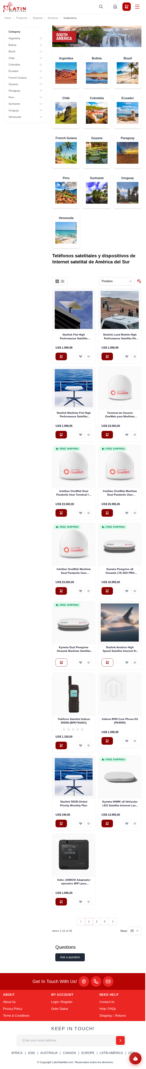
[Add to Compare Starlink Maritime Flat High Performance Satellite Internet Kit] (88, 434)
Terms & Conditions (16, 1015)
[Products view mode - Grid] (57, 281)
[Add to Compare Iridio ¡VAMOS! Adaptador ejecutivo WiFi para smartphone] (88, 901)
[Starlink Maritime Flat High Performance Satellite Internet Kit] (73, 388)
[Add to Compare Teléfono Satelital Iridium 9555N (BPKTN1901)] (88, 745)
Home (8, 18)
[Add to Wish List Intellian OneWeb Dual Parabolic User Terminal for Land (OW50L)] (80, 512)
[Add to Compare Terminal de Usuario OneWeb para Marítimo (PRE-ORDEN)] (134, 434)
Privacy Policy (12, 1008)
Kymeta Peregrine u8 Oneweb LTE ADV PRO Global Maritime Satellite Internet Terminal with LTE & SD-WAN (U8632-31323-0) (120, 571)
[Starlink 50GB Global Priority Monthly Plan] (73, 777)
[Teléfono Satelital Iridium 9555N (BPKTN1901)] (73, 694)
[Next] (112, 921)
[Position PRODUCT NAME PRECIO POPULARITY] (117, 281)
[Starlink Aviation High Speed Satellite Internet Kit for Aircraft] (119, 622)
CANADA (69, 1053)
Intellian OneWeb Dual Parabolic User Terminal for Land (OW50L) (73, 493)
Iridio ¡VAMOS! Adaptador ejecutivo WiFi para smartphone (73, 882)
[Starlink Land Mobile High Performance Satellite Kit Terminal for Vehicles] (119, 310)
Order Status (59, 1008)
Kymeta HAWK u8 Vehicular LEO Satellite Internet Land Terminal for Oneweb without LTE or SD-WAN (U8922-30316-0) (119, 803)
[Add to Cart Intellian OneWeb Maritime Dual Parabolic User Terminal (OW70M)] (61, 591)
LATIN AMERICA (111, 1053)
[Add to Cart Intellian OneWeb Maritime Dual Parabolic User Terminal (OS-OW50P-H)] (107, 513)
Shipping (105, 1015)
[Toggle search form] (101, 6)
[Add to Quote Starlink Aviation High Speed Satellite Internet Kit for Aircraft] (107, 662)
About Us (9, 1002)
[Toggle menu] (137, 6)
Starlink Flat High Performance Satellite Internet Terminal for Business (73, 336)
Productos (22, 18)
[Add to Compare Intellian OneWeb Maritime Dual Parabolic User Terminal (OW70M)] (88, 591)
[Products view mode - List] (62, 281)
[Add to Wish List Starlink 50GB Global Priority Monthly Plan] (80, 823)
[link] (80, 921)
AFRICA (17, 1053)
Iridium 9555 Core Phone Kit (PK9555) (120, 720)
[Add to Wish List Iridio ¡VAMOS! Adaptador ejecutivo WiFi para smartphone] (80, 901)
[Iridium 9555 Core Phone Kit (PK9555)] (119, 694)
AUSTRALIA (49, 1053)
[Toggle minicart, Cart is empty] (126, 6)
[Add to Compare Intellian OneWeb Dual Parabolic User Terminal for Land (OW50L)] (88, 512)
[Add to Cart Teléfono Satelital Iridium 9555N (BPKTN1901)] (61, 745)
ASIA (31, 1053)
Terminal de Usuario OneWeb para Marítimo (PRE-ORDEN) (120, 415)
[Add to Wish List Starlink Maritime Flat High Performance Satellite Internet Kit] (80, 434)
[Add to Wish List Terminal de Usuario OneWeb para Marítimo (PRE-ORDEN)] (126, 434)
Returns (120, 1015)
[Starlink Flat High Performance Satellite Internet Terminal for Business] (73, 310)
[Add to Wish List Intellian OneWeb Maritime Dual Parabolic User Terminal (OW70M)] (80, 591)
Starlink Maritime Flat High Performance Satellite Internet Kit (74, 415)
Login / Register (61, 1002)
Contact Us (106, 1002)
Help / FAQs (107, 1008)
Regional (37, 18)
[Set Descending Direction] (139, 281)
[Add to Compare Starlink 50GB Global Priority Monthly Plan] (88, 823)
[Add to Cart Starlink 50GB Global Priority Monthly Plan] (61, 823)
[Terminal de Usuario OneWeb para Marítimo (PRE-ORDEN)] (119, 388)
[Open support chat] (135, 1058)
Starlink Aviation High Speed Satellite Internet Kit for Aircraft (120, 649)
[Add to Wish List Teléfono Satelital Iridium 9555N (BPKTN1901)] (80, 745)
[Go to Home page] (14, 7)
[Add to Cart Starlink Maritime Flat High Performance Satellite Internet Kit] (61, 434)
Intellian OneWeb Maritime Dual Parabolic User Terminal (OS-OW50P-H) (120, 493)
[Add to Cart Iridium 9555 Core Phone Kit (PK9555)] (107, 741)
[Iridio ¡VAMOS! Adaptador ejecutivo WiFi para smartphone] (73, 855)
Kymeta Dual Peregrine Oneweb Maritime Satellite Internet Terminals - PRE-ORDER (73, 649)
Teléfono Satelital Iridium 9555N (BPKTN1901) (74, 720)
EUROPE (87, 1053)
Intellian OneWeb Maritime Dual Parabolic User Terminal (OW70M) (74, 571)
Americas (53, 18)
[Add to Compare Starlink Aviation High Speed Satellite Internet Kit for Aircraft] (134, 662)
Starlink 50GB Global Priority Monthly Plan (73, 803)
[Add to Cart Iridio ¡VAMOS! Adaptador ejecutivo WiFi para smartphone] (61, 902)
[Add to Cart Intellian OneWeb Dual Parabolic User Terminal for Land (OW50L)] (61, 513)
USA (131, 1053)
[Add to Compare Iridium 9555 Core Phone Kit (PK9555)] (134, 740)
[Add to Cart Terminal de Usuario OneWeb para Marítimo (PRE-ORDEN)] (107, 434)
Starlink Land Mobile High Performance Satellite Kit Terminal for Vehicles (120, 336)
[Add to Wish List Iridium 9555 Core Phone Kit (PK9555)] (126, 740)
